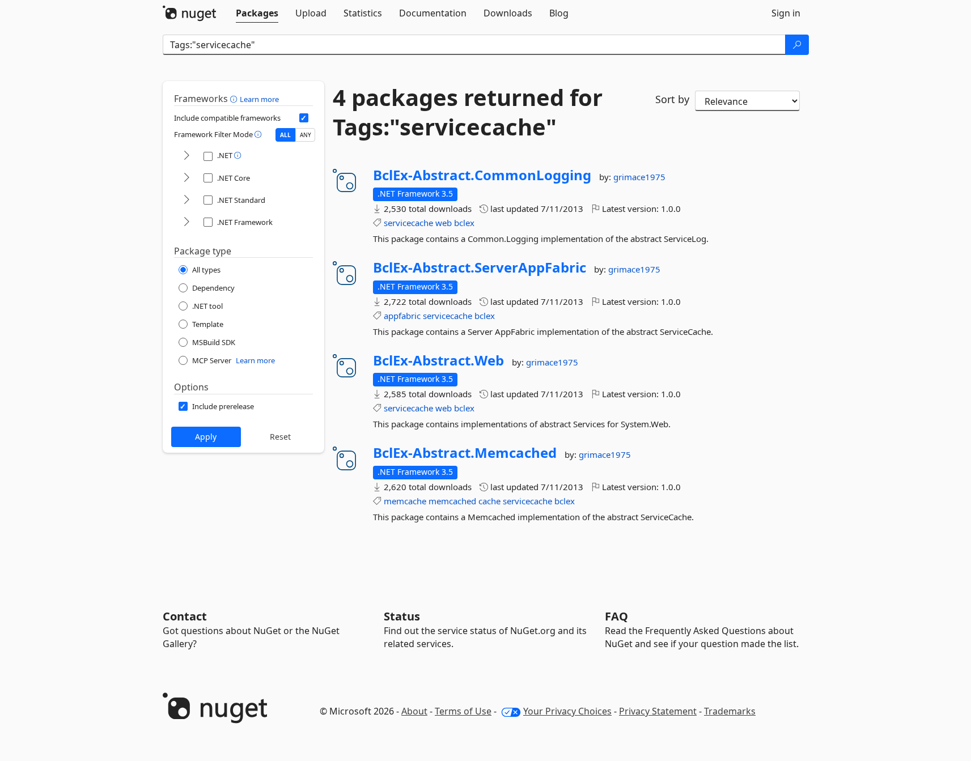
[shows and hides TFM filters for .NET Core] (186, 178)
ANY (305, 135)
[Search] (797, 45)
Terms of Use (463, 711)
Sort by (672, 99)
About (414, 711)
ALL (285, 135)
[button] (235, 98)
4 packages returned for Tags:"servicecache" (468, 112)
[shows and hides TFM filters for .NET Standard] (186, 200)
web (443, 222)
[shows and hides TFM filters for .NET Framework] (186, 222)
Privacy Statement (658, 711)
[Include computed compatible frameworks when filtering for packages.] (304, 118)
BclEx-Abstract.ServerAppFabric (479, 267)
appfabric (402, 315)
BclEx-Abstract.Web (438, 360)
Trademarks (730, 711)
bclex (464, 222)
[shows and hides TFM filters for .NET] (186, 156)
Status (402, 616)
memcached (452, 501)
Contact (185, 616)
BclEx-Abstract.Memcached (465, 453)
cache (489, 501)
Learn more (259, 99)
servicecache (408, 222)
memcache (405, 501)
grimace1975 (639, 176)
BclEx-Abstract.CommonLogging (482, 175)
